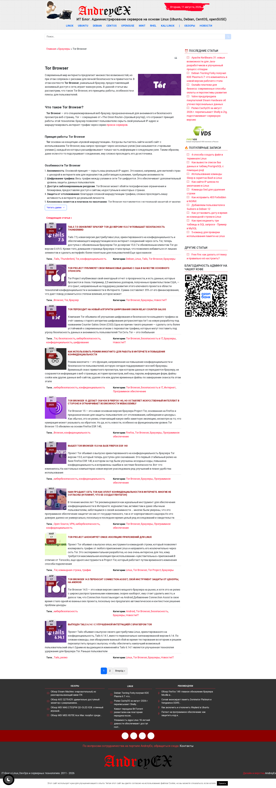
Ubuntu (83, 25)
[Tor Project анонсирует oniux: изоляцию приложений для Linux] (56, 544)
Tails (56, 258)
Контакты (186, 746)
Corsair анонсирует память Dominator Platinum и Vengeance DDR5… (186, 701)
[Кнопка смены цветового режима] (8, 779)
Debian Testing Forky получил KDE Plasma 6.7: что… (131, 695)
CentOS (111, 25)
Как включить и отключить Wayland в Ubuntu (185, 707)
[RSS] (125, 735)
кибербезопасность (88, 338)
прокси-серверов (117, 124)
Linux (69, 25)
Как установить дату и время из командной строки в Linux (207, 214)
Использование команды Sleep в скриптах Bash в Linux (204, 175)
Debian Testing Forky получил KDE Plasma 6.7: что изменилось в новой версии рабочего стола (207, 77)
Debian (97, 25)
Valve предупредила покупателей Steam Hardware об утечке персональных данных (206, 100)
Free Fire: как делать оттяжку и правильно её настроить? (207, 256)
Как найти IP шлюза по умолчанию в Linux (203, 183)
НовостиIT (160, 300)
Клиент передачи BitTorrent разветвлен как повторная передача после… (128, 712)
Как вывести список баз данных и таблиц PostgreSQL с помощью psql (205, 166)
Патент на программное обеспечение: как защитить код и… (183, 714)
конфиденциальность (93, 258)
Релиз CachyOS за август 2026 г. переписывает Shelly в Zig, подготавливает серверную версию (207, 114)
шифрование (81, 342)
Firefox (130, 432)
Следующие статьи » (59, 217)
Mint (142, 25)
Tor (77, 258)
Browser (58, 300)
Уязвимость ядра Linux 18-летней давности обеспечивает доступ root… (132, 723)
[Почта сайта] (133, 735)
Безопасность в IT (152, 338)
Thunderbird (67, 258)
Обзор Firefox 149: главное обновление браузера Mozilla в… (187, 693)
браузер (74, 300)
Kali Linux (167, 25)
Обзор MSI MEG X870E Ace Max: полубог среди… (76, 715)
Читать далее (54, 207)
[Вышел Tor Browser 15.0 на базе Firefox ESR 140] (56, 453)
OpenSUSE (127, 25)
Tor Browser (156, 258)
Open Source (61, 523)
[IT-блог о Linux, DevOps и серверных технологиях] (59, 10)
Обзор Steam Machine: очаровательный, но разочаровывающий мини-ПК (73, 693)
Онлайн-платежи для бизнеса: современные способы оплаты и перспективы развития (207, 88)
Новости (206, 25)
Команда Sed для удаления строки (206, 191)
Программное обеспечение (129, 391)
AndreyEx (270, 773)
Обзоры (189, 25)
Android (130, 611)
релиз (63, 657)
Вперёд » (120, 670)
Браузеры (64, 48)
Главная (51, 48)
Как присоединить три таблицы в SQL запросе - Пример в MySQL (207, 224)
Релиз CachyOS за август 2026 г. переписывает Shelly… (131, 702)
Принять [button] (222, 783)
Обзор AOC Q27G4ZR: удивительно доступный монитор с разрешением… (75, 701)
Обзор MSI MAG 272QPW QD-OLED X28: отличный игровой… (77, 709)
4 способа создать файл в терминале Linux (205, 156)
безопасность (67, 338)
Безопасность (159, 611)
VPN (72, 523)
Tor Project (154, 570)
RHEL (153, 25)
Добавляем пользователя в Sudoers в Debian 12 (206, 207)
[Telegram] (150, 735)
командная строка (70, 570)
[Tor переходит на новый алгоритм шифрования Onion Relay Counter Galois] (56, 316)
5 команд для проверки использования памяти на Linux (206, 234)
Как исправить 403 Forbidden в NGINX (206, 199)
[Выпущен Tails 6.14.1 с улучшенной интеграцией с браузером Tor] (56, 632)
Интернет (170, 387)
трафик (86, 570)
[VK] (142, 735)
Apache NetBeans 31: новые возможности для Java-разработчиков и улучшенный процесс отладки (206, 63)
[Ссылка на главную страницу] (104, 8)
